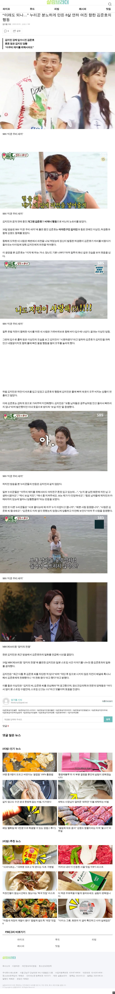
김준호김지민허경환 (46, 713)
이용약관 (15, 966)
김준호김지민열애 (30, 713)
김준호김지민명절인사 (81, 710)
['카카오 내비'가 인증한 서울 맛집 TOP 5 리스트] (85, 857)
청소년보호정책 (45, 966)
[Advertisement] (54, 144)
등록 (108, 719)
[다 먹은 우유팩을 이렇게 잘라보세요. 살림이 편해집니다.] (85, 884)
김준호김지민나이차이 (27, 710)
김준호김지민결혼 (10, 710)
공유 (19, 31)
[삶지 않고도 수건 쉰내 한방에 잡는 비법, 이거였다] (30, 792)
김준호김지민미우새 (99, 710)
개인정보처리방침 (29, 966)
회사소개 (6, 966)
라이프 (6, 9)
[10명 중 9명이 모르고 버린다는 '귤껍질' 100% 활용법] (30, 766)
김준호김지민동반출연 (46, 710)
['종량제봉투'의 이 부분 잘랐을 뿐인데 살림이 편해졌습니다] (85, 766)
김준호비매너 (61, 713)
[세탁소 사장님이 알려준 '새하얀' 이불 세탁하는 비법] (85, 792)
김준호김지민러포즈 (64, 710)
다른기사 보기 (107, 701)
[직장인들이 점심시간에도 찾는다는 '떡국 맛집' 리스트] (30, 884)
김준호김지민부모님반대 (12, 713)
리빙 (56, 9)
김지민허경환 (73, 713)
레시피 (82, 9)
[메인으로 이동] (57, 4)
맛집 (108, 9)
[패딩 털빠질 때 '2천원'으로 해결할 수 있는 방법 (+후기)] (30, 819)
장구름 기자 (7, 24)
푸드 (32, 9)
